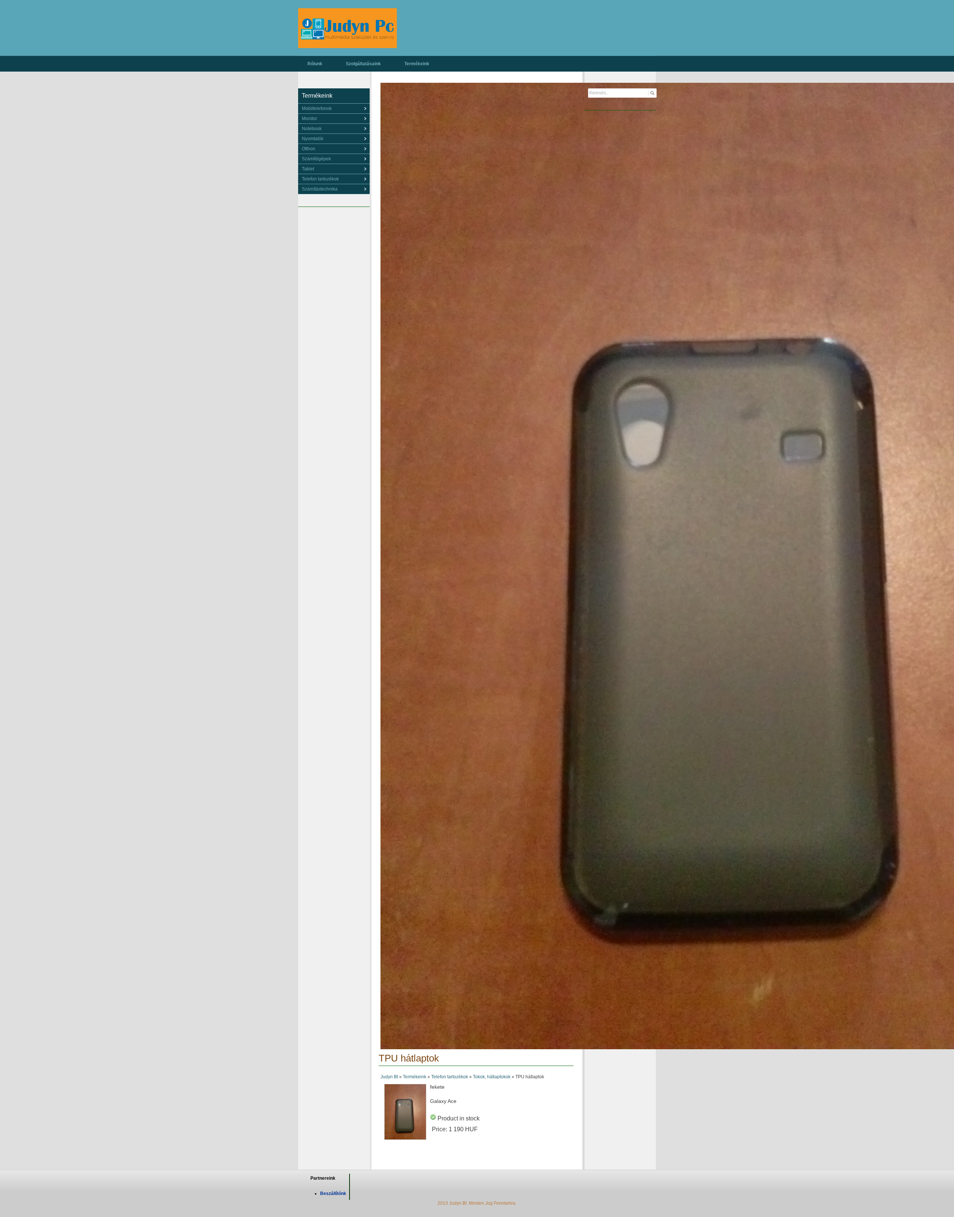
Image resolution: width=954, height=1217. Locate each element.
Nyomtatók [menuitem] (312, 138)
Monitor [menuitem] (309, 118)
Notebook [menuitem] (312, 128)
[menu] (334, 108)
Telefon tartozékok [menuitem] (320, 179)
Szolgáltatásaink (363, 63)
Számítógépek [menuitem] (316, 158)
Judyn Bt (389, 1076)
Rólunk (314, 63)
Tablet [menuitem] (308, 169)
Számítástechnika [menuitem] (320, 189)
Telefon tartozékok (449, 1076)
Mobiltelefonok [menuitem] (317, 108)
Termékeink (416, 63)
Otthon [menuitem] (308, 148)
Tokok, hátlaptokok (492, 1076)
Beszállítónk (333, 1193)
